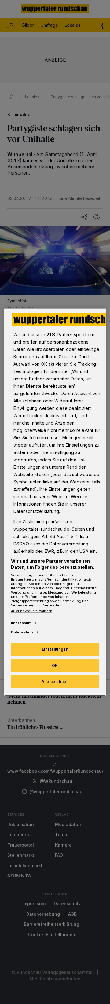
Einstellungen (55, 649)
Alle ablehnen (55, 681)
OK (55, 665)
